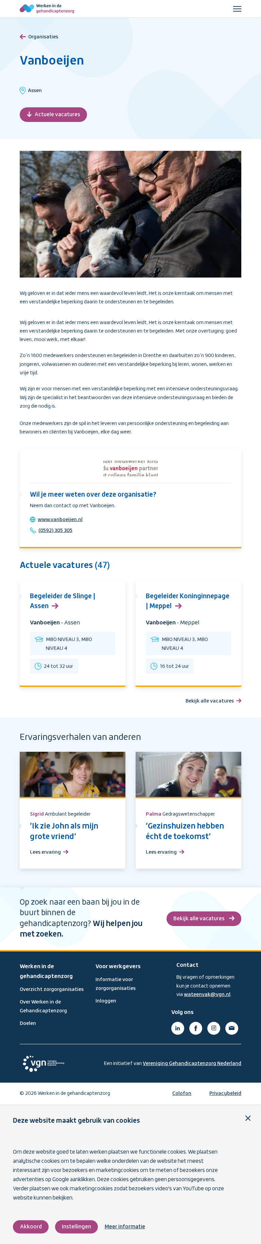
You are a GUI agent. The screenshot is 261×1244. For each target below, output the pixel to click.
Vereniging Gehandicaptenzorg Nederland (192, 1063)
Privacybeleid (225, 1093)
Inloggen (105, 1001)
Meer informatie (125, 1226)
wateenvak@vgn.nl (207, 994)
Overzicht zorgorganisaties (52, 989)
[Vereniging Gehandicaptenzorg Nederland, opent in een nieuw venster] (43, 1064)
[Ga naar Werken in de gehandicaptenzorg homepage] (47, 9)
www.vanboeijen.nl (60, 519)
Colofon (181, 1093)
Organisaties (43, 37)
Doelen (28, 1023)
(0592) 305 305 (55, 530)
